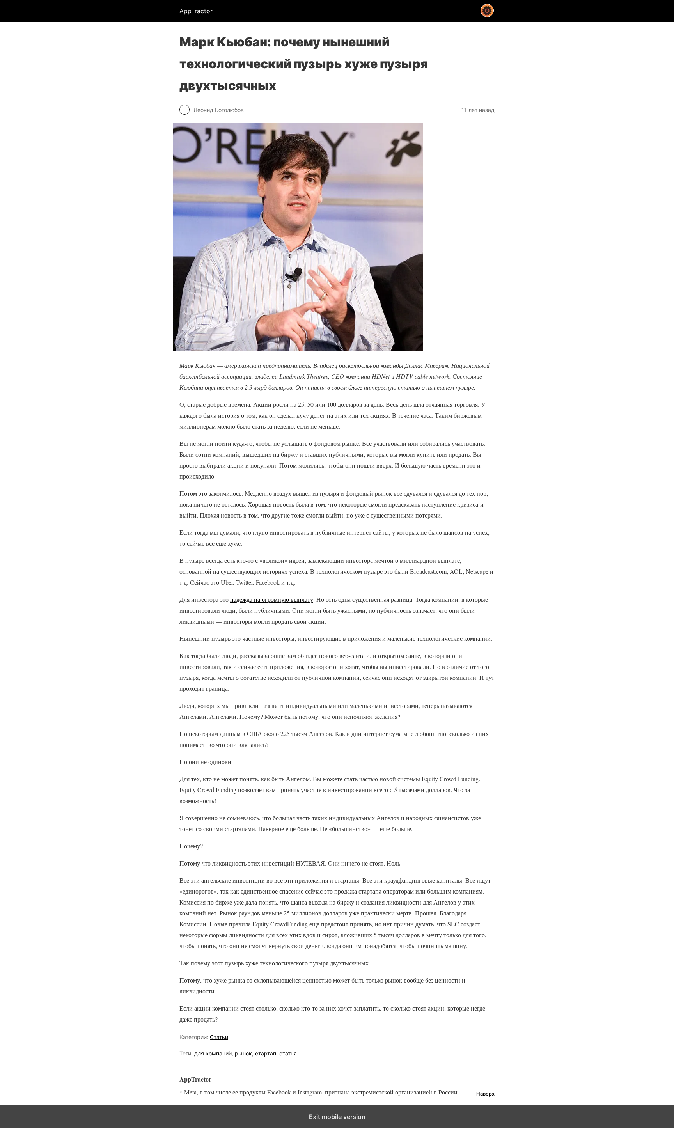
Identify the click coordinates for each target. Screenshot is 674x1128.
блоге (355, 387)
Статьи (219, 1037)
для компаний (213, 1053)
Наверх (485, 1094)
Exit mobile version (337, 1117)
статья (288, 1053)
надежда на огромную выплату (271, 599)
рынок (243, 1053)
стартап (265, 1053)
